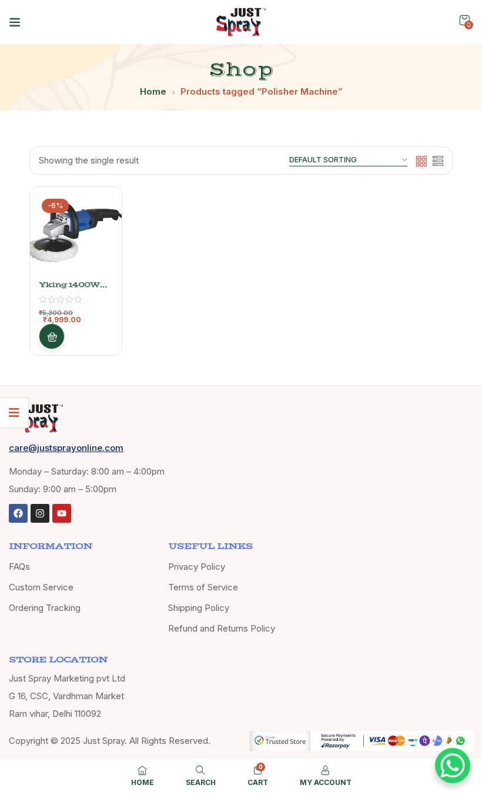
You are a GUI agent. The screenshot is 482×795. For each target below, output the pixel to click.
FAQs (19, 566)
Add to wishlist (97, 241)
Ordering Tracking (45, 607)
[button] (464, 20)
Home (153, 91)
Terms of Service (203, 587)
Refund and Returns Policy (221, 628)
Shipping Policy (198, 607)
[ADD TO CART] (52, 336)
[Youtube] (61, 513)
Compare (97, 270)
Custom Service (41, 587)
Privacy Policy (196, 566)
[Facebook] (18, 513)
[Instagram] (40, 513)
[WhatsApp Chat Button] (452, 765)
